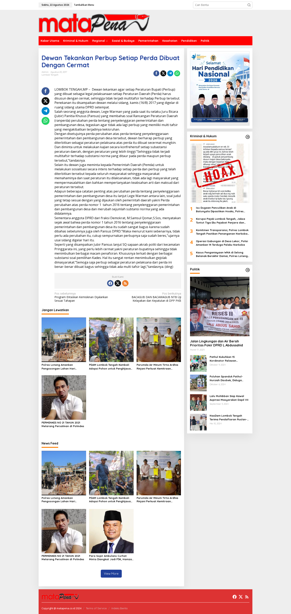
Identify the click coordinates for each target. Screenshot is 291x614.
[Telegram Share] (170, 73)
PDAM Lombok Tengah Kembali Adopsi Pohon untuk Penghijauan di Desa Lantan (110, 366)
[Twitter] (118, 283)
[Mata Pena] (94, 23)
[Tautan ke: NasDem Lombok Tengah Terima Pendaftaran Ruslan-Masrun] (198, 422)
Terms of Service (96, 608)
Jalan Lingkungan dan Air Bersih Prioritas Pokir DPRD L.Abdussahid (217, 343)
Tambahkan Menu (84, 5)
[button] (249, 5)
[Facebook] (110, 283)
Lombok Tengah (50, 74)
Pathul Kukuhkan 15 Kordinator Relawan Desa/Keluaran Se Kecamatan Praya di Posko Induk (229, 358)
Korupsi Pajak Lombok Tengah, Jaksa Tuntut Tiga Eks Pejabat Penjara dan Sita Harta (220, 220)
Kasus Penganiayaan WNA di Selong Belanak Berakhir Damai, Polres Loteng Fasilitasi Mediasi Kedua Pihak (222, 254)
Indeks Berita (119, 608)
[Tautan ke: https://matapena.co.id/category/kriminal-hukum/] (247, 137)
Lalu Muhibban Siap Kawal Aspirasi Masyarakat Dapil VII (229, 397)
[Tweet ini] (163, 73)
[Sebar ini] (156, 73)
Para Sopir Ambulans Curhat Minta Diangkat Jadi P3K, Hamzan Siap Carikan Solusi (111, 557)
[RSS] (125, 283)
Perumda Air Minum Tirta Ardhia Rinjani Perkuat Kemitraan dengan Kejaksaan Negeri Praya (158, 366)
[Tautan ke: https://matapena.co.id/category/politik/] (247, 270)
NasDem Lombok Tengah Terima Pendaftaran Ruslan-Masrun (228, 417)
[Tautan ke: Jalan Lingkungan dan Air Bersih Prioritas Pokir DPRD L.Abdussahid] (219, 306)
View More (111, 573)
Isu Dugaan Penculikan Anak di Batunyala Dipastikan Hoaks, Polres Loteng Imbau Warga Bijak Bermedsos (221, 209)
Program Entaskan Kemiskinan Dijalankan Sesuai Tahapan (81, 297)
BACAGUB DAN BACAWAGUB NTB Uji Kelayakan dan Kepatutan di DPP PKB (156, 297)
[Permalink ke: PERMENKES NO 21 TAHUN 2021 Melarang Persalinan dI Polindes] (64, 397)
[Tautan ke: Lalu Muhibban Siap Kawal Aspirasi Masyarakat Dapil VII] (198, 402)
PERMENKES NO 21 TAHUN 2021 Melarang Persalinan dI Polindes (63, 424)
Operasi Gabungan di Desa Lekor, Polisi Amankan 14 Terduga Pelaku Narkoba (222, 243)
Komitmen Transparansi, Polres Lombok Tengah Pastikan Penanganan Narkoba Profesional (222, 231)
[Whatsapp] (177, 73)
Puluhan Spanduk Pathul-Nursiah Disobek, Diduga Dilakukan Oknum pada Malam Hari (226, 378)
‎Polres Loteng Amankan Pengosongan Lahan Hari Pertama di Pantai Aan (58, 366)
